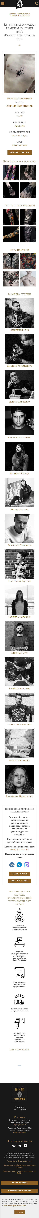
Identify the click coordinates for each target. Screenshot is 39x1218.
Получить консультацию (19, 1190)
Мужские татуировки (19, 98)
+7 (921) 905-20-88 (19, 1125)
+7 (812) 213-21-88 (19, 849)
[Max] (26, 864)
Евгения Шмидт (19, 473)
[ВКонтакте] (13, 1146)
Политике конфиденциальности (14, 1206)
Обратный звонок (19, 881)
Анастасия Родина (19, 581)
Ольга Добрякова (19, 760)
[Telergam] (19, 864)
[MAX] (25, 1146)
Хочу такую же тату (19, 152)
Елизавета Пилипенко (19, 796)
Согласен (19, 1212)
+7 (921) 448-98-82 (19, 1132)
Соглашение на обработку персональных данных (19, 1166)
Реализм (20, 126)
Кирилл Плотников (19, 106)
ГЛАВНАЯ (12, 13)
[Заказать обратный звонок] (36, 3)
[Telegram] (20, 1146)
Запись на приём (19, 874)
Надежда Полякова (19, 617)
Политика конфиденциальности (19, 1161)
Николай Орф (19, 653)
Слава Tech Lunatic (20, 724)
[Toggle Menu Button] (2, 3)
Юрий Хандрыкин (19, 688)
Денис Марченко (19, 402)
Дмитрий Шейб (19, 330)
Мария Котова (19, 509)
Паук (19, 116)
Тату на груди (19, 135)
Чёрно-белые (19, 145)
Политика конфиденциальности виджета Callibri (19, 1172)
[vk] (12, 864)
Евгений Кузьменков (19, 366)
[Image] (11, 172)
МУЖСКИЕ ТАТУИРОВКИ (21, 16)
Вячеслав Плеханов (20, 545)
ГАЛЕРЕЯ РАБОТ (24, 13)
